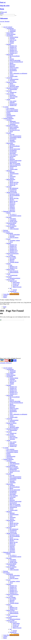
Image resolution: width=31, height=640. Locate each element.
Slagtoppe (12, 205)
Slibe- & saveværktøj (15, 163)
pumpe (11, 255)
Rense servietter (13, 96)
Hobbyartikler (16, 282)
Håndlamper (13, 29)
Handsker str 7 (13, 47)
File (10, 57)
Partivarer (5, 230)
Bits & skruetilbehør (15, 56)
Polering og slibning (11, 82)
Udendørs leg (13, 291)
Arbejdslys (9, 120)
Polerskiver (12, 85)
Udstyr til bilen (10, 93)
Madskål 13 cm (13, 266)
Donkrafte (12, 102)
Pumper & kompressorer (12, 253)
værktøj (8, 99)
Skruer (11, 131)
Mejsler (11, 181)
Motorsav (12, 260)
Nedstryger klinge (14, 67)
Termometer (9, 117)
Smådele (12, 43)
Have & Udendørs (11, 256)
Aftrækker (12, 144)
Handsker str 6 (13, 45)
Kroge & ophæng (14, 237)
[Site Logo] (3, 12)
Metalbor (12, 199)
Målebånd (12, 172)
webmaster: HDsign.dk (6, 362)
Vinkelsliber (13, 141)
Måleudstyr (9, 170)
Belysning (8, 217)
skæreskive (12, 210)
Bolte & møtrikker (14, 127)
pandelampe (13, 31)
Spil (11, 288)
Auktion (5, 295)
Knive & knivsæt (14, 271)
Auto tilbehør (9, 35)
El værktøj (5, 106)
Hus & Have (6, 231)
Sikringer (12, 41)
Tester (11, 175)
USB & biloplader (10, 34)
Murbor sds (12, 185)
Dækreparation (13, 89)
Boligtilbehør (9, 233)
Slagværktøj (13, 153)
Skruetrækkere (13, 70)
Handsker (8, 44)
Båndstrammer (13, 128)
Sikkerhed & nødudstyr (12, 88)
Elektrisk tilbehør (14, 37)
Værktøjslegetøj (13, 275)
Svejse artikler (9, 32)
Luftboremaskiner (14, 79)
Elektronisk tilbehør (11, 223)
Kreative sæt (16, 284)
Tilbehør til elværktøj (11, 192)
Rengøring (9, 276)
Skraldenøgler (13, 69)
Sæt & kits (9, 90)
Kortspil (15, 289)
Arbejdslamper (10, 28)
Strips (11, 72)
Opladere (8, 114)
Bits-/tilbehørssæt (14, 188)
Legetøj (8, 273)
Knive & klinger (14, 154)
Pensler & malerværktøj (15, 160)
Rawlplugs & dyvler (15, 130)
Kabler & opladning (11, 226)
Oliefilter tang (13, 105)
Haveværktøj (13, 258)
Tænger (11, 75)
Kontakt (2, 351)
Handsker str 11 (13, 53)
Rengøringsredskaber (15, 278)
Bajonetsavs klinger (14, 194)
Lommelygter (13, 220)
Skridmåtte (12, 98)
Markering (12, 66)
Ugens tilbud (11, 294)
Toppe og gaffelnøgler (15, 165)
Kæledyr (8, 263)
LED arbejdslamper (14, 122)
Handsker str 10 (13, 51)
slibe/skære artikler (14, 86)
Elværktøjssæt (13, 150)
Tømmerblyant (13, 166)
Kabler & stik (13, 40)
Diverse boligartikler (15, 234)
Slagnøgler (12, 80)
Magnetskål (12, 64)
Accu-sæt (12, 134)
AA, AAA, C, (13, 214)
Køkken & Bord (10, 269)
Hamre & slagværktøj (15, 60)
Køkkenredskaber (14, 272)
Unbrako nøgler (13, 76)
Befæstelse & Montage (12, 125)
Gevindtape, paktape (15, 240)
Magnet (11, 63)
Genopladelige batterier (12, 111)
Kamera (8, 112)
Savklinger (12, 208)
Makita (5, 297)
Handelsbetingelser (5, 350)
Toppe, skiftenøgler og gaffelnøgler (18, 73)
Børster (11, 83)
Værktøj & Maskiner (8, 118)
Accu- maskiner (10, 108)
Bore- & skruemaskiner (12, 109)
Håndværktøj (9, 54)
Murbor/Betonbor (10, 179)
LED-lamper (13, 218)
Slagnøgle (12, 140)
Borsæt (11, 197)
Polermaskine (13, 138)
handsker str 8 (13, 48)
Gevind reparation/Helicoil (16, 61)
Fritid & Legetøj (10, 279)
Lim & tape (15, 285)
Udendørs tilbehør (14, 262)
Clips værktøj (13, 101)
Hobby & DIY (13, 281)
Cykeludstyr (16, 292)
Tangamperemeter (10, 115)
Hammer (12, 59)
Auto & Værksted (7, 27)
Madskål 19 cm (13, 268)
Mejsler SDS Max (14, 182)
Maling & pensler (17, 287)
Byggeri (8, 239)
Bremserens (12, 95)
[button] (1, 13)
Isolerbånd (12, 38)
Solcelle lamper (13, 221)
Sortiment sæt (13, 92)
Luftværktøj (9, 77)
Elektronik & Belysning (9, 211)
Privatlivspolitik (4, 353)
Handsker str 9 (13, 50)
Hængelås (12, 236)
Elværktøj (8, 133)
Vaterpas (12, 178)
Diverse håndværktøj (15, 149)
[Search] (15, 15)
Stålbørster (12, 207)
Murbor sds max (14, 183)
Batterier (8, 212)
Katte (11, 265)
